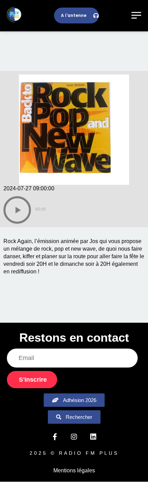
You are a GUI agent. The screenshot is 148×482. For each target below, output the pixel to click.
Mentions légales (74, 470)
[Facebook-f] (54, 436)
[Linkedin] (93, 436)
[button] (17, 210)
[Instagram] (74, 436)
